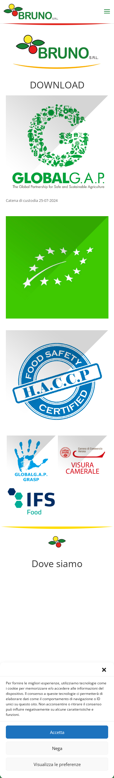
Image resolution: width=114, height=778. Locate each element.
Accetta (57, 732)
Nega (57, 748)
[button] (104, 670)
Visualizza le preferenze (57, 764)
